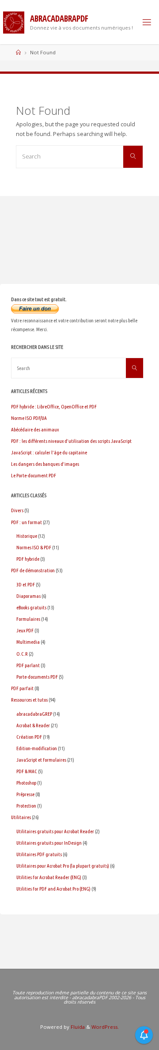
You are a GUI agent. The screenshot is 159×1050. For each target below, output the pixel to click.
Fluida (77, 1027)
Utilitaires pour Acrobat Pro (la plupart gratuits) (62, 866)
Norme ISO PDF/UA (29, 418)
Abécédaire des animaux (35, 429)
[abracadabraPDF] (13, 22)
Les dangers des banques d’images (45, 464)
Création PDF (29, 737)
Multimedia (28, 642)
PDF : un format (26, 522)
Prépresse (25, 794)
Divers (17, 510)
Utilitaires (21, 817)
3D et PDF (25, 584)
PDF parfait (22, 688)
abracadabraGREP (34, 714)
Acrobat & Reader (33, 725)
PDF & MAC (26, 771)
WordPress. (105, 1027)
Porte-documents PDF (37, 677)
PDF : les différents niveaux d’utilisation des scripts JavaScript (71, 441)
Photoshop (26, 783)
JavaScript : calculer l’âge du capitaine (49, 452)
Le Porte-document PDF (33, 475)
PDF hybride (27, 559)
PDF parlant (28, 665)
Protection (26, 805)
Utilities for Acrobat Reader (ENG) (48, 877)
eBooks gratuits (31, 607)
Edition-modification (36, 748)
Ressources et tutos (29, 700)
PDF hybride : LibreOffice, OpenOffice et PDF (54, 406)
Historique (26, 536)
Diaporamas (28, 596)
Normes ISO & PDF (33, 547)
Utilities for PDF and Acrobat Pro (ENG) (53, 888)
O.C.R (22, 654)
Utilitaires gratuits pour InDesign (49, 843)
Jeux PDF (25, 630)
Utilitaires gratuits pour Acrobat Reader (55, 831)
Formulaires (28, 619)
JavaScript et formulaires (41, 760)
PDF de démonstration (33, 570)
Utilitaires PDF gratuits (39, 854)
